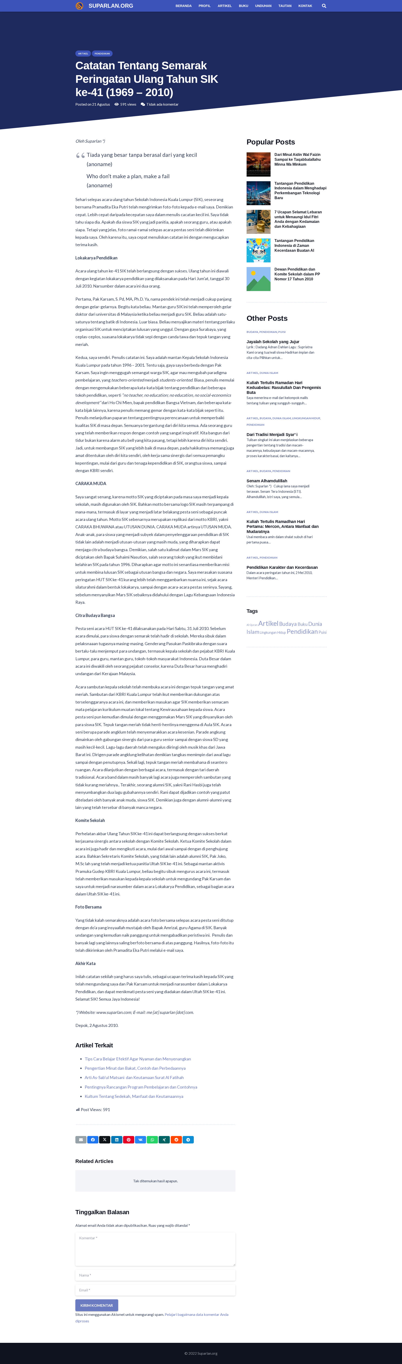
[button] (324, 6)
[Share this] (92, 1139)
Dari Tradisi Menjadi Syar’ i (272, 434)
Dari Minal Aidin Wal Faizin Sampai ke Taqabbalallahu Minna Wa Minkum (298, 159)
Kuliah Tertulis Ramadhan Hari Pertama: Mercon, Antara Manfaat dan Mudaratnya (283, 526)
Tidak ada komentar (162, 104)
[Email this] (81, 1139)
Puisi (282, 332)
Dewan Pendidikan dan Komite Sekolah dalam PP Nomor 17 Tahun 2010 (297, 274)
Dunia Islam (269, 373)
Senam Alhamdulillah (267, 481)
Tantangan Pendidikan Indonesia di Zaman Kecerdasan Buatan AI (294, 245)
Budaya (252, 332)
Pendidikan (268, 332)
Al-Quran (252, 624)
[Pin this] (128, 1139)
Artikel (252, 373)
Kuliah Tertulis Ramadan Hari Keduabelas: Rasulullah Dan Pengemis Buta (284, 387)
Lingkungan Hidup (306, 418)
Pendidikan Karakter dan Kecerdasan (282, 567)
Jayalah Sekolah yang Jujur (273, 341)
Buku (303, 624)
